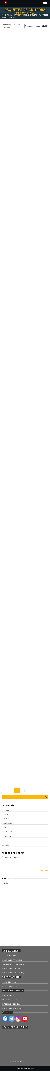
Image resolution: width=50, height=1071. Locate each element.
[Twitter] (12, 1019)
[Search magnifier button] (46, 797)
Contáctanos (8, 995)
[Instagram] (18, 1019)
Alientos (5, 818)
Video (4, 827)
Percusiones (7, 836)
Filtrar (44, 870)
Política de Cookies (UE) (13, 973)
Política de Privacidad (12, 960)
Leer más (13, 86)
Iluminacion (7, 823)
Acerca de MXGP (9, 956)
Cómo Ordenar (9, 982)
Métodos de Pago (10, 1000)
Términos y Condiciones (13, 964)
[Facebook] (5, 1019)
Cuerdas (5, 810)
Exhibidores (7, 831)
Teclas (5, 814)
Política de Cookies (11, 968)
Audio (4, 840)
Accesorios (6, 845)
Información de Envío (12, 1004)
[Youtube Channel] (25, 1019)
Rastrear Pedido (9, 986)
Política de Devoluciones (13, 1008)
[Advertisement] (25, 916)
